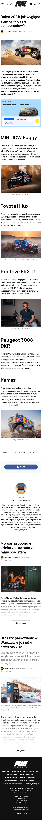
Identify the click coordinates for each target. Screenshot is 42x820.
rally (32, 453)
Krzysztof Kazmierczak (21, 500)
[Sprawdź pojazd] (37, 121)
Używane (23, 777)
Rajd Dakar (27, 71)
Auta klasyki (32, 777)
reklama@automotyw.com (21, 807)
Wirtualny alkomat (11, 780)
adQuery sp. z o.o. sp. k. (21, 796)
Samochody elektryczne (15, 774)
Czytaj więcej (21, 623)
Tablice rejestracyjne (32, 784)
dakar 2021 (6, 453)
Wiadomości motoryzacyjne (11, 771)
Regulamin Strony (21, 813)
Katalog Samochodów (30, 771)
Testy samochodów (10, 777)
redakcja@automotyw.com (21, 809)
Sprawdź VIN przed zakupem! (12, 784)
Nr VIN (9, 119)
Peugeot (10, 340)
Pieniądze (29, 774)
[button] (2, 4)
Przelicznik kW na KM (27, 780)
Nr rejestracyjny (21, 119)
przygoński (20, 453)
